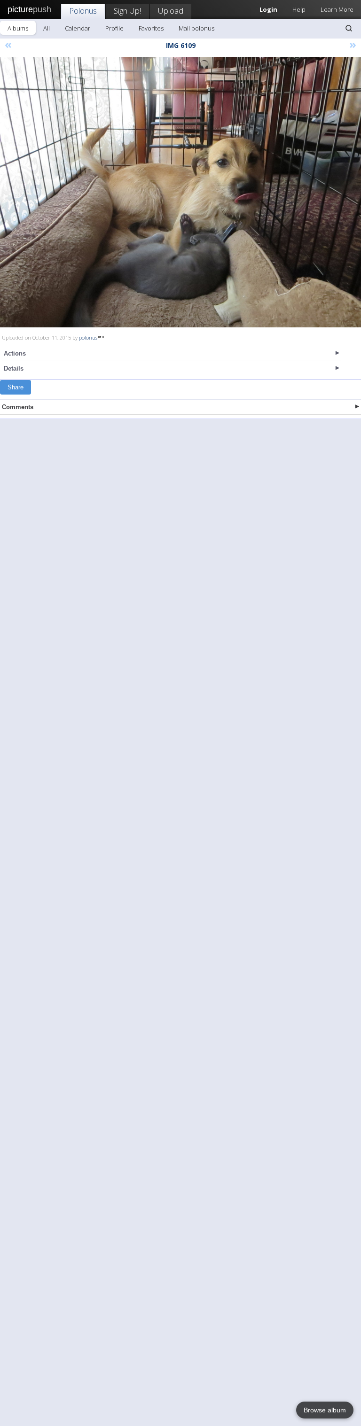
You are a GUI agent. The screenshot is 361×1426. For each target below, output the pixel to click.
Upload (170, 10)
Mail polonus (196, 28)
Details (14, 368)
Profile (114, 28)
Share (16, 387)
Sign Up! (127, 10)
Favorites (151, 28)
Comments (17, 407)
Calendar (77, 28)
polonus (88, 337)
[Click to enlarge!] (180, 192)
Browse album (325, 1410)
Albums (18, 28)
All (46, 28)
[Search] (348, 28)
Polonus (83, 10)
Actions (15, 353)
